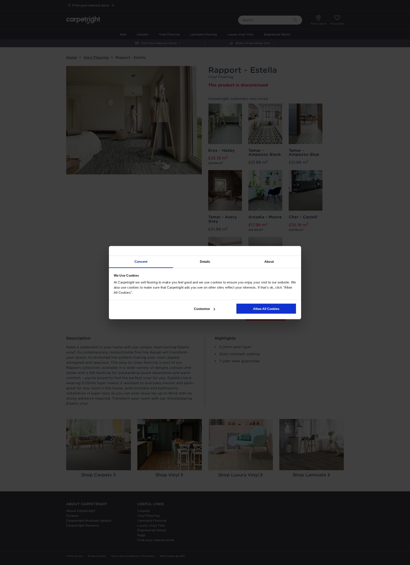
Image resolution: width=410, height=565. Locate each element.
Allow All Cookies (266, 309)
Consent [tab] (141, 261)
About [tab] (269, 261)
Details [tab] (205, 261)
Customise (202, 309)
